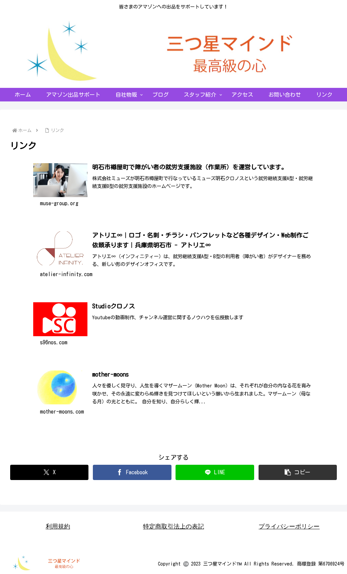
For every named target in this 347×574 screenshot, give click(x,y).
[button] (298, 472)
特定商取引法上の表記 (173, 526)
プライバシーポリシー (289, 526)
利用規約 (58, 526)
